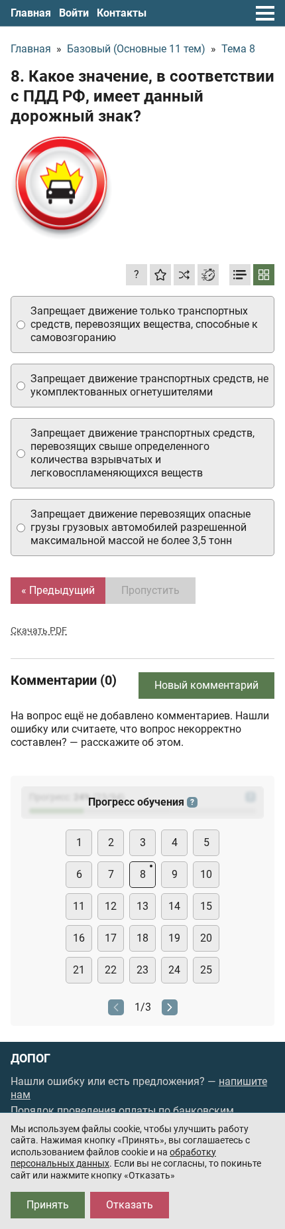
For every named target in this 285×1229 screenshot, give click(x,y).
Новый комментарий (206, 685)
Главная (31, 13)
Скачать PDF (39, 630)
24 (174, 970)
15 (206, 906)
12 (111, 906)
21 (79, 970)
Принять (48, 1204)
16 (79, 938)
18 (142, 938)
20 (206, 938)
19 (174, 938)
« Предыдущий (58, 590)
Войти (74, 13)
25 (206, 970)
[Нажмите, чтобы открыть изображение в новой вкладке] (61, 188)
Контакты (121, 13)
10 (206, 874)
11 (79, 906)
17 (111, 938)
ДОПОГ (30, 1058)
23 (142, 970)
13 (142, 906)
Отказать (129, 1204)
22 (111, 970)
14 (174, 906)
